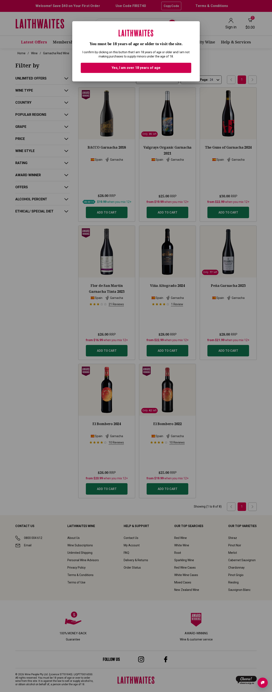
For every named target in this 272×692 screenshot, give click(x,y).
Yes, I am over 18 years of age (136, 68)
